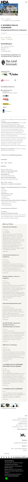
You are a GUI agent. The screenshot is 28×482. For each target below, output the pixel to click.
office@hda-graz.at (22, 423)
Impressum (6, 453)
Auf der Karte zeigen (6, 51)
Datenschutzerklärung (13, 475)
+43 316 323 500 (23, 421)
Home (2, 18)
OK (6, 478)
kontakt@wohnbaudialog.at (15, 155)
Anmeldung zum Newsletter (20, 442)
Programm (8, 18)
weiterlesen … (6, 251)
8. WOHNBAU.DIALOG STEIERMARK (11, 20)
